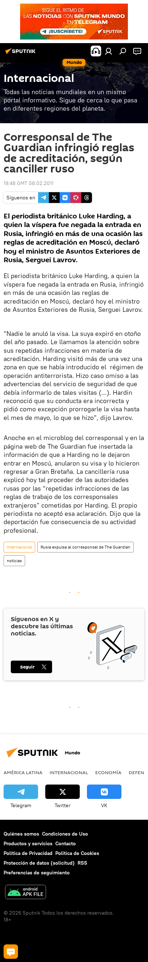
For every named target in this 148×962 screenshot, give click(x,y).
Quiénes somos (21, 834)
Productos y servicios (28, 843)
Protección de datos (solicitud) (39, 863)
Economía (108, 772)
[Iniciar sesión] (108, 51)
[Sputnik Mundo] (22, 54)
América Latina (23, 772)
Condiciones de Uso (65, 834)
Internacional (19, 547)
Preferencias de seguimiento (37, 872)
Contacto (65, 843)
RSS (82, 863)
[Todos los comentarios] (11, 951)
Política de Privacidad (28, 853)
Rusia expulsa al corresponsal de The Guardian (85, 547)
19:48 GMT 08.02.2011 (29, 183)
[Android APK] (25, 893)
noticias (14, 560)
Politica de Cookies (77, 853)
